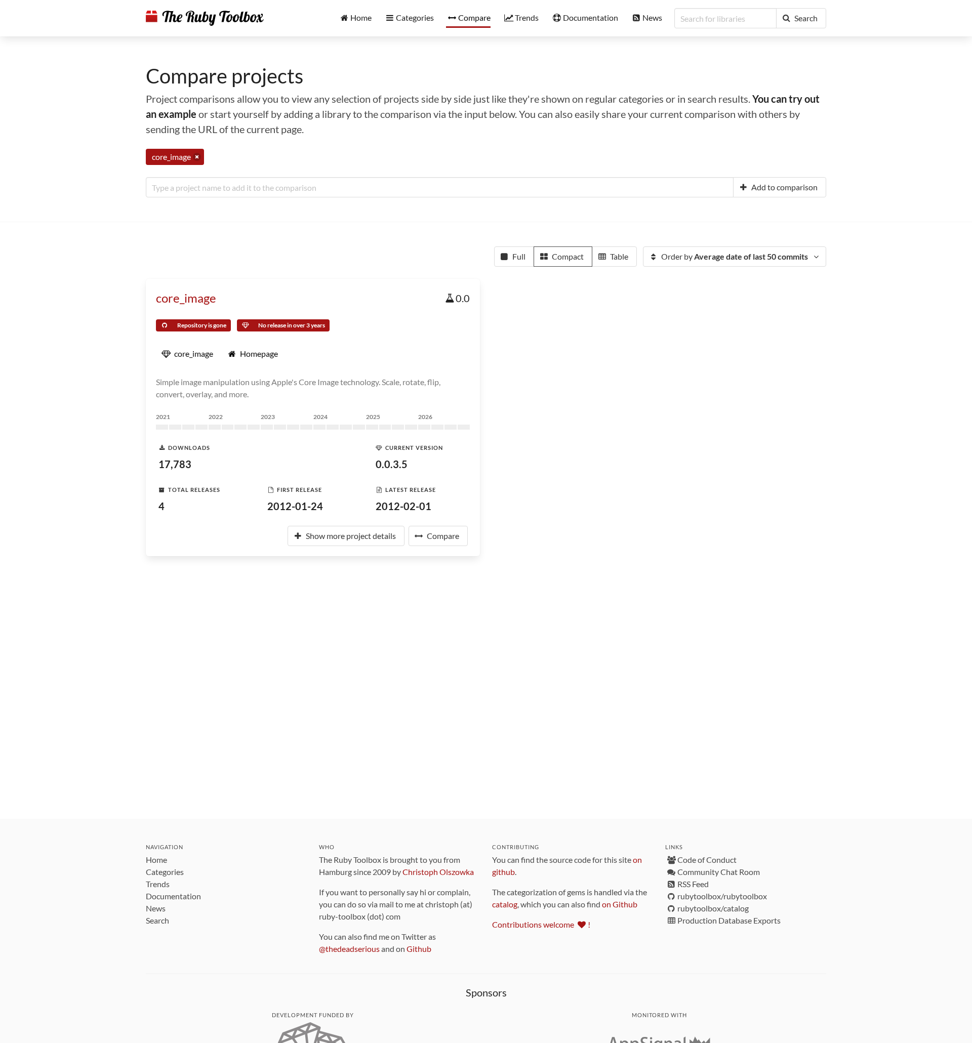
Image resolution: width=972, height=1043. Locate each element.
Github (419, 948)
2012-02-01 (403, 506)
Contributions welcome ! (541, 924)
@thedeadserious (349, 948)
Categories (165, 872)
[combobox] (440, 187)
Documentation (173, 896)
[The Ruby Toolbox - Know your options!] (205, 18)
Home (156, 859)
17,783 (174, 464)
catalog (504, 904)
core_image (186, 297)
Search (157, 920)
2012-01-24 (295, 506)
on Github (619, 904)
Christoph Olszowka (438, 872)
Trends (158, 884)
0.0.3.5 (392, 464)
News (156, 908)
